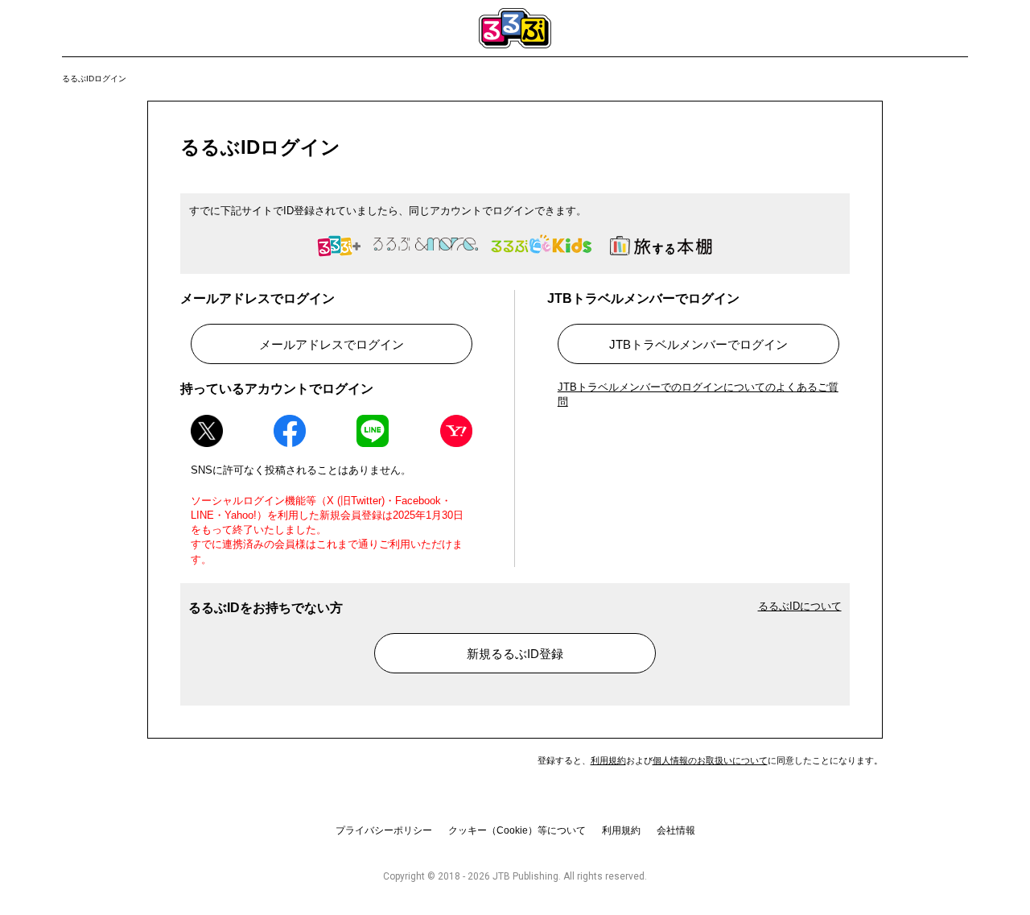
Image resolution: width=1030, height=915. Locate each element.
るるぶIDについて (800, 606)
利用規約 (608, 760)
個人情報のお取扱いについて (710, 760)
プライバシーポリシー (384, 830)
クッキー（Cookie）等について (517, 830)
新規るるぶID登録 (515, 653)
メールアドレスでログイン (331, 344)
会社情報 (676, 830)
